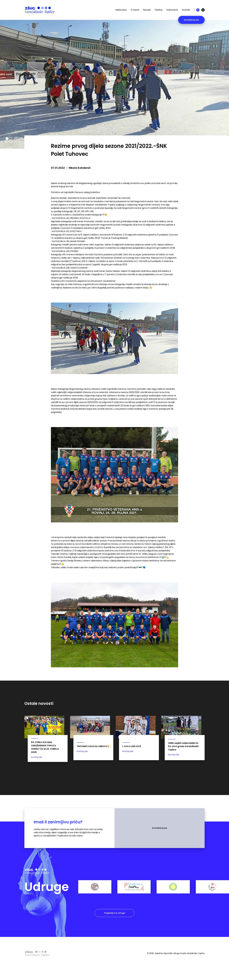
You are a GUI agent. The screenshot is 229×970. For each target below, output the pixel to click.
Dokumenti (172, 9)
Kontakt (186, 9)
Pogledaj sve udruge (114, 912)
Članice (158, 9)
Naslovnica (121, 9)
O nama (135, 9)
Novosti (147, 9)
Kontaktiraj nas (191, 20)
